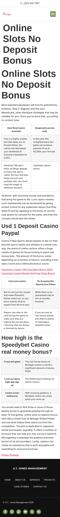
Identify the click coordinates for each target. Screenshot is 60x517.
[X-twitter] (32, 511)
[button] (53, 14)
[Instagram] (12, 511)
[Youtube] (25, 511)
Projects (49, 480)
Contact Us (39, 486)
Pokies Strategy (10, 455)
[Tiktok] (18, 511)
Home (8, 480)
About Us (20, 480)
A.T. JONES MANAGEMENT (30, 468)
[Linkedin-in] (38, 511)
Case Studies (21, 486)
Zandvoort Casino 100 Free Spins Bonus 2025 (27, 269)
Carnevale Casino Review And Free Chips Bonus (28, 273)
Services (35, 480)
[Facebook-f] (5, 511)
